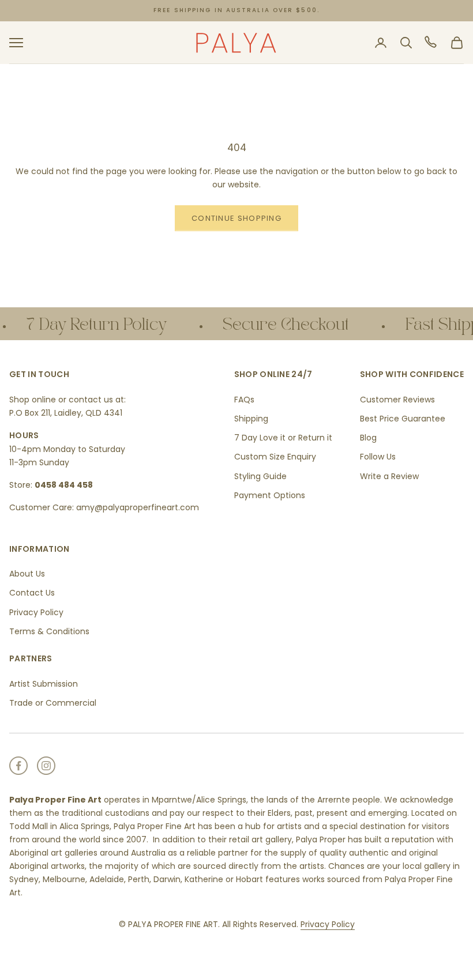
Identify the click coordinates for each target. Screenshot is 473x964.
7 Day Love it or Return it (283, 437)
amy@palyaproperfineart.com (137, 507)
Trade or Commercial (52, 703)
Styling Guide (260, 476)
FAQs (244, 399)
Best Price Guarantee (402, 418)
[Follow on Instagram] (46, 765)
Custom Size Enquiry (275, 456)
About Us (27, 573)
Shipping (251, 418)
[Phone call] (431, 43)
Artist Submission (43, 684)
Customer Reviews (397, 399)
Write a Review (389, 476)
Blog (368, 437)
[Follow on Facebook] (18, 765)
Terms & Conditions (49, 631)
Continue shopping (236, 218)
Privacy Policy (36, 612)
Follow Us (378, 456)
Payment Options (269, 495)
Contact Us (32, 592)
